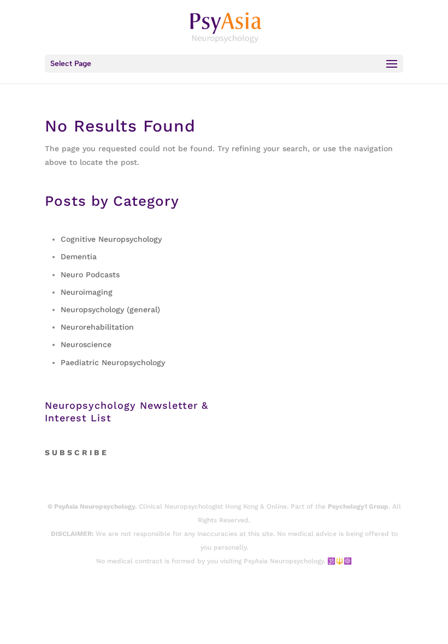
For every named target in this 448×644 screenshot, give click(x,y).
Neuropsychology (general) (110, 309)
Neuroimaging (87, 292)
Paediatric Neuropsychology (113, 362)
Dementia (79, 256)
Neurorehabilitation (97, 327)
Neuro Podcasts (90, 274)
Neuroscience (86, 344)
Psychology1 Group (358, 506)
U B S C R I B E (79, 452)
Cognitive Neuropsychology (111, 239)
